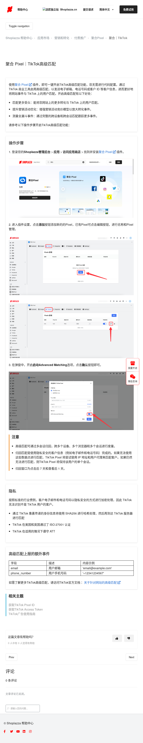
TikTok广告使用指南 (22, 614)
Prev (11, 657)
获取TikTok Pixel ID (22, 605)
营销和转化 (61, 38)
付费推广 (80, 38)
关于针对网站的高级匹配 (100, 582)
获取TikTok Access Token (26, 609)
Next (131, 657)
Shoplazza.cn (68, 9)
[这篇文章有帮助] (117, 638)
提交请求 (88, 9)
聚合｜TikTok (118, 38)
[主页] (10, 9)
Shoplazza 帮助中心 (19, 38)
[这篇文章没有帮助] (129, 638)
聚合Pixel (97, 38)
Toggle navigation (19, 26)
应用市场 (43, 38)
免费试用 (128, 9)
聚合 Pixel (22, 84)
